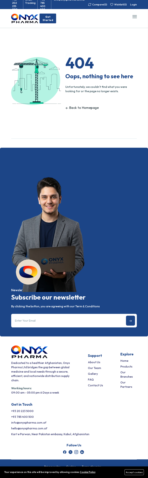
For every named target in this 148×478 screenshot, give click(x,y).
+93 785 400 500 (22, 417)
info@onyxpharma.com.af (28, 422)
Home (124, 360)
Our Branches (126, 374)
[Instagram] (76, 452)
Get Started (48, 18)
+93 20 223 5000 (22, 411)
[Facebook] (65, 452)
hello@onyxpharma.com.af (29, 428)
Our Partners (126, 385)
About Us (94, 362)
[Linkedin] (82, 452)
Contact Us (95, 385)
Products (126, 366)
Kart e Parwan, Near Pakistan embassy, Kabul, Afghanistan (50, 434)
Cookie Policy (87, 472)
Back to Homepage (84, 108)
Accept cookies (134, 472)
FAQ (91, 379)
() (99, 4)
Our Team (94, 368)
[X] (70, 452)
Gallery (93, 373)
